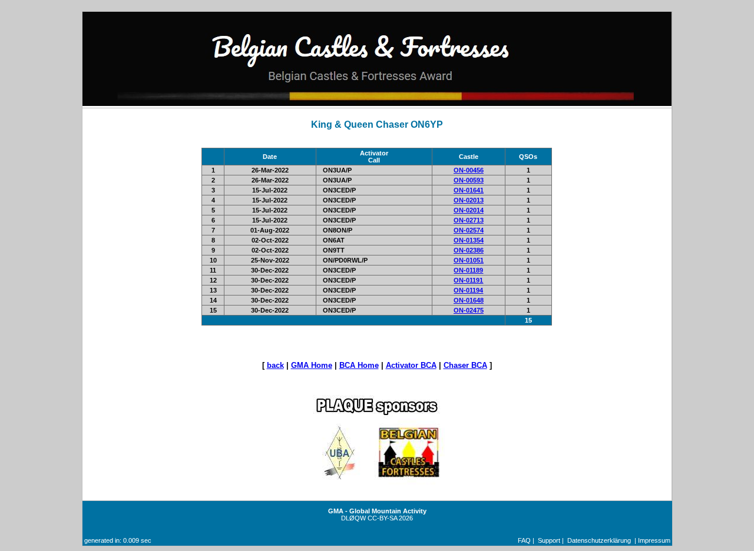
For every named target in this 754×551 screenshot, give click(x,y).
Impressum (654, 540)
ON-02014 (469, 210)
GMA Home (311, 365)
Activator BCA (411, 365)
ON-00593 (469, 180)
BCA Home (359, 365)
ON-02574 (469, 230)
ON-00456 (469, 170)
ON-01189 (468, 270)
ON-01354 (469, 240)
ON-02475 (469, 310)
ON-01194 (468, 290)
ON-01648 (469, 300)
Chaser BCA (465, 365)
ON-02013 (469, 200)
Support (549, 540)
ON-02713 (469, 220)
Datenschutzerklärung (599, 540)
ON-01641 (469, 190)
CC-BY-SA (382, 518)
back (275, 365)
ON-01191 (468, 280)
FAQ (524, 540)
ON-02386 (469, 250)
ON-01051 (469, 260)
